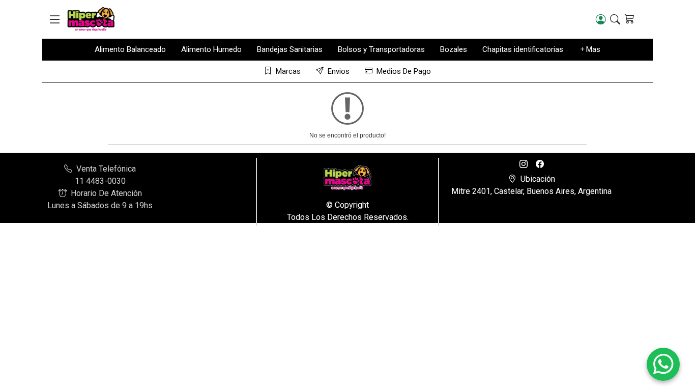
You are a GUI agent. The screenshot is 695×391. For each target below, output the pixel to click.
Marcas (288, 71)
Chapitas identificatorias (522, 49)
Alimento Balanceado (130, 49)
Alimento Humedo (211, 49)
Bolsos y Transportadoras (381, 49)
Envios (339, 71)
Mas (593, 49)
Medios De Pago (404, 71)
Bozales (453, 49)
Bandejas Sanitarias (290, 49)
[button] (54, 19)
